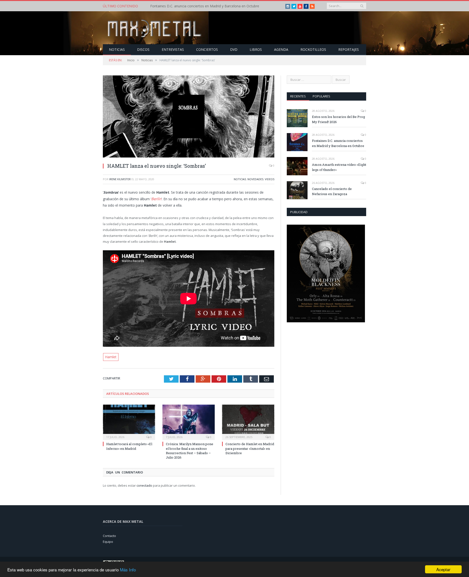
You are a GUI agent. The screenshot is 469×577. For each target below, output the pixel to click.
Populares (321, 96)
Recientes (298, 96)
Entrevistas (173, 49)
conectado (144, 484)
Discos (143, 49)
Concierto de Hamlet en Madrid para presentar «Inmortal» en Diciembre (249, 447)
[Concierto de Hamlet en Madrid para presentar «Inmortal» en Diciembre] (248, 421)
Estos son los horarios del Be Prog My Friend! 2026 (338, 119)
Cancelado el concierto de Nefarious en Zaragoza (332, 191)
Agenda (281, 49)
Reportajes (348, 49)
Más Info (128, 570)
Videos (269, 179)
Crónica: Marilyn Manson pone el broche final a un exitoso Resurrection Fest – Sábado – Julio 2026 (189, 450)
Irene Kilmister (120, 179)
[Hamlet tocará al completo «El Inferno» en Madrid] (129, 421)
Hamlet (110, 356)
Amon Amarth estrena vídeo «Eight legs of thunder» (339, 167)
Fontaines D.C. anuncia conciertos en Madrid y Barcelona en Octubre (204, 6)
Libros (256, 49)
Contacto (109, 535)
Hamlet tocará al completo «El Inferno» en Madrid (129, 445)
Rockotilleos (313, 49)
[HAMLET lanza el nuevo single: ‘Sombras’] (188, 117)
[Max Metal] (155, 27)
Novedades (255, 179)
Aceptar (443, 569)
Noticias (117, 49)
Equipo (108, 541)
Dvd (233, 49)
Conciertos (207, 49)
